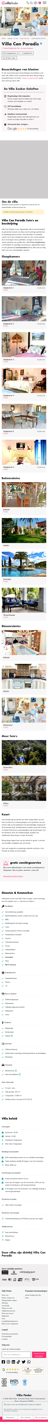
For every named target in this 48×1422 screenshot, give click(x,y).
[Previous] (20, 32)
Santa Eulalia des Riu (11, 48)
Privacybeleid (7, 1336)
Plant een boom (7, 1313)
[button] (24, 222)
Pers (3, 1319)
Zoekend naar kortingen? (39, 1355)
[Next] (27, 32)
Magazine (5, 1316)
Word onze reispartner (10, 1324)
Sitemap (5, 1303)
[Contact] (28, 3)
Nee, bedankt (26, 1417)
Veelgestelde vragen (9, 1300)
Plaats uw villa (7, 1308)
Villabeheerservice (8, 1311)
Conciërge (5, 1306)
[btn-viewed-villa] (35, 3)
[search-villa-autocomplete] (31, 3)
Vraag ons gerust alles (30, 78)
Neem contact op (8, 1298)
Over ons (5, 1295)
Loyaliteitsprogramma (10, 1321)
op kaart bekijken (27, 48)
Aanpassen (10, 1417)
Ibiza (27, 1298)
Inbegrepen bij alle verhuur (13, 876)
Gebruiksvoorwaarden (10, 1334)
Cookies (5, 1339)
